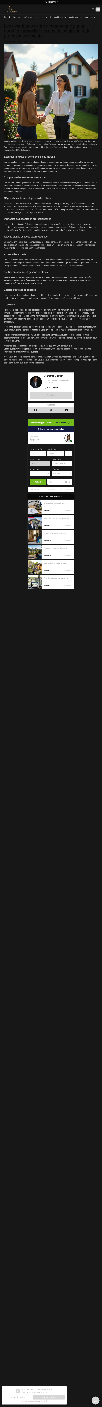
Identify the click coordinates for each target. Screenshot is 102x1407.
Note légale (35, 489)
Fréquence (55, 469)
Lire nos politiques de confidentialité (34, 1401)
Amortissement (35, 469)
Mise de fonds (52, 449)
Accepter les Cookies (49, 1397)
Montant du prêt (35, 459)
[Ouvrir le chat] (96, 1401)
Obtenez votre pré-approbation (51, 429)
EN (98, 9)
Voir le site (51, 489)
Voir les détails (68, 489)
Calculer (38, 482)
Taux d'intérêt (56, 459)
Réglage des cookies (18, 1397)
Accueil (7, 17)
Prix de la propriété (36, 449)
